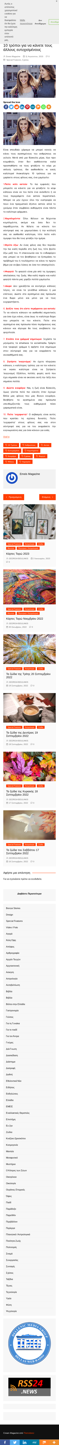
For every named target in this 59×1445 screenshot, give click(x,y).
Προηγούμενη (15, 497)
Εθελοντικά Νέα (13, 1081)
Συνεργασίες (12, 1260)
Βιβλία (9, 991)
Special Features (13, 60)
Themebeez (29, 1433)
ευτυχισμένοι (13, 450)
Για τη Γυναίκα (13, 1023)
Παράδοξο (11, 1209)
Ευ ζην (9, 1126)
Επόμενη (46, 497)
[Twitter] (11, 106)
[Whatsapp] (43, 106)
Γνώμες (9, 1042)
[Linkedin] (22, 106)
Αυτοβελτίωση (13, 985)
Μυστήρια (11, 1164)
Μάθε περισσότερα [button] (26, 22)
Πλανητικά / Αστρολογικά (28, 548)
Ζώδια (40, 544)
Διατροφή (10, 1068)
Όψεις (9, 1196)
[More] (48, 106)
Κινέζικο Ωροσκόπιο (16, 1138)
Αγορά (9, 934)
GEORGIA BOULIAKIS (18, 558)
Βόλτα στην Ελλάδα (15, 1004)
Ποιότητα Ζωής (13, 1241)
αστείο (46, 445)
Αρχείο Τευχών (13, 959)
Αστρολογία (29, 544)
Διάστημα (10, 1062)
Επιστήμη (11, 1119)
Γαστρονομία (12, 1010)
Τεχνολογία (11, 1292)
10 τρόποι (12, 445)
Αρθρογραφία (12, 953)
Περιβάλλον (11, 1222)
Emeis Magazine (13, 56)
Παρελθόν (11, 1215)
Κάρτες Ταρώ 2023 (17, 553)
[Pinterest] (27, 106)
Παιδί (8, 1202)
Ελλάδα (9, 1100)
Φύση (9, 1305)
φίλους (11, 462)
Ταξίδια (9, 1279)
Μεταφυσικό (12, 1158)
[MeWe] (32, 106)
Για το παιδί (11, 1030)
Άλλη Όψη (11, 940)
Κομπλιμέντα (32, 450)
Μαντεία (11, 548)
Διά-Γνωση (11, 1049)
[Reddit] (16, 106)
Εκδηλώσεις (12, 1094)
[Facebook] (6, 106)
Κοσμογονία (12, 1145)
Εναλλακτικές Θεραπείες (18, 1113)
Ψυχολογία (11, 1311)
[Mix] (38, 106)
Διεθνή (9, 1074)
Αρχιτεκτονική (12, 966)
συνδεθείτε (36, 879)
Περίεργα (10, 1228)
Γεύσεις (9, 1017)
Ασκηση (10, 972)
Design (9, 915)
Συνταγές (10, 1266)
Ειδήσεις (10, 1087)
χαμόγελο (26, 462)
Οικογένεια (11, 1177)
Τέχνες (9, 1286)
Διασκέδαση (12, 1055)
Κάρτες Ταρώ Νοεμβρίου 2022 (24, 618)
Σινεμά (9, 1254)
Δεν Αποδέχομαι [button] (40, 22)
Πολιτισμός (11, 1247)
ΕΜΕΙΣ (9, 1106)
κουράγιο (12, 456)
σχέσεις (27, 456)
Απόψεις (10, 947)
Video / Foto (12, 927)
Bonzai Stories (13, 908)
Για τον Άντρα (12, 1036)
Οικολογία (11, 1183)
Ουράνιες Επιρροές (15, 1190)
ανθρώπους (30, 445)
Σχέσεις (25, 60)
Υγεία (8, 1298)
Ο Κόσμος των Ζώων (16, 1170)
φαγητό (42, 456)
